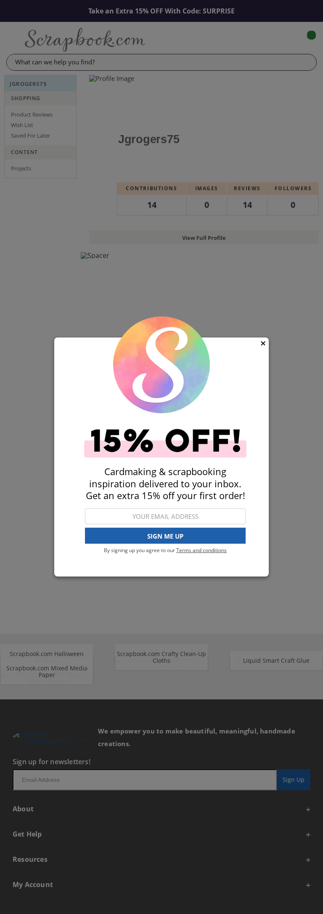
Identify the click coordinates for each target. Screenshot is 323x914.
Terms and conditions (201, 550)
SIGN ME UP (165, 536)
